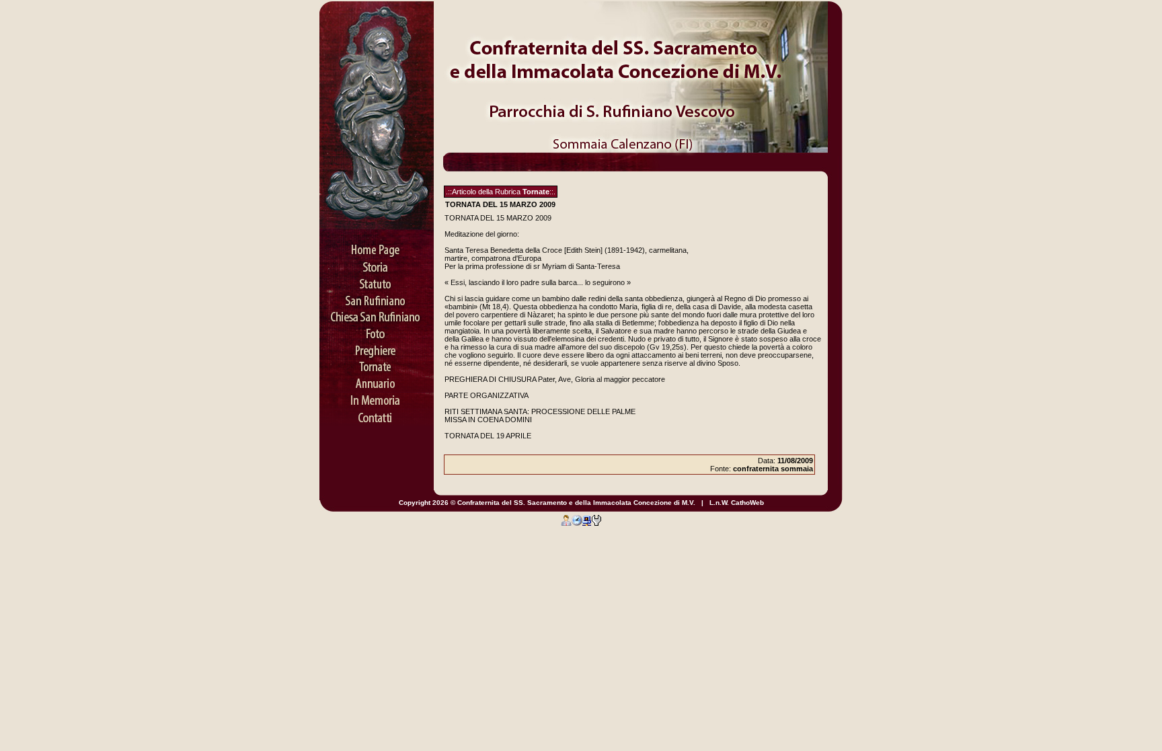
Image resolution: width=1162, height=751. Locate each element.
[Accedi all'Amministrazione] (566, 520)
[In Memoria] (376, 397)
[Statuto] (376, 279)
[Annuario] (376, 380)
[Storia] (376, 262)
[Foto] (376, 329)
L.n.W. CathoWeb (736, 502)
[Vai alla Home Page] (376, 245)
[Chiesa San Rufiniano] (376, 313)
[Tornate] (376, 363)
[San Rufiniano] (376, 296)
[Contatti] (376, 413)
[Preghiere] (376, 346)
